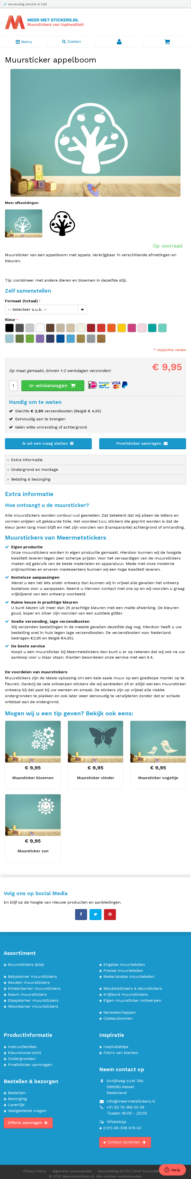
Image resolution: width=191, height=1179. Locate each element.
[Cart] (167, 41)
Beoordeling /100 (133, 1171)
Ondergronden (22, 1059)
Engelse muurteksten (124, 965)
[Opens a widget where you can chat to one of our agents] (172, 1170)
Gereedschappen (119, 1012)
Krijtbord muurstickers (125, 994)
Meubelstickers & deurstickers (132, 989)
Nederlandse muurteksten (128, 977)
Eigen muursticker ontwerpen (132, 1000)
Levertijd (16, 1105)
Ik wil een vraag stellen (45, 443)
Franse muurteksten (123, 971)
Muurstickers (21, 965)
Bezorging (17, 1099)
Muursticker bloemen (32, 777)
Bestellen (17, 1093)
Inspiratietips (115, 1047)
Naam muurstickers (27, 994)
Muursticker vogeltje (158, 777)
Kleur (10, 319)
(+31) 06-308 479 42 (122, 1128)
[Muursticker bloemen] (33, 741)
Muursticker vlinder (95, 777)
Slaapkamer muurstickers (33, 1000)
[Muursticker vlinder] (95, 741)
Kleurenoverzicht (24, 1053)
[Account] (119, 41)
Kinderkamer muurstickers (34, 989)
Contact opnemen (124, 1142)
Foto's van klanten (120, 1053)
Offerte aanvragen (25, 1122)
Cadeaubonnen (118, 1018)
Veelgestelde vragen (27, 1111)
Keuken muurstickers (29, 983)
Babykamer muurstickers (32, 977)
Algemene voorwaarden (72, 1171)
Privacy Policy (34, 1171)
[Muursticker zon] (33, 815)
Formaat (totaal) (21, 301)
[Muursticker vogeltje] (158, 741)
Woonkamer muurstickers (33, 1006)
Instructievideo (22, 1047)
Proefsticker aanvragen (139, 443)
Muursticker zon (32, 851)
